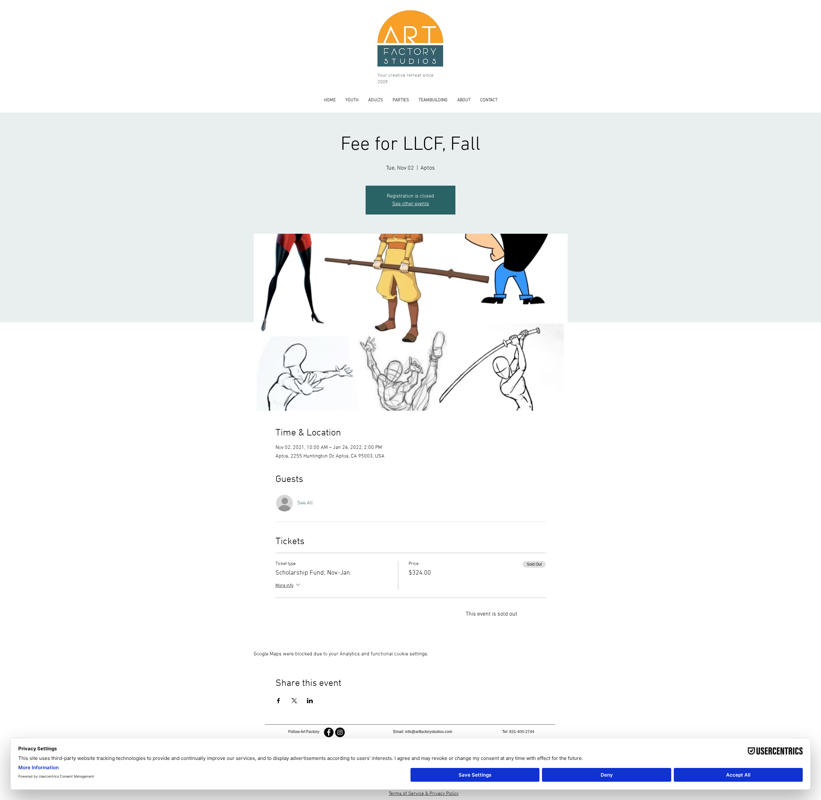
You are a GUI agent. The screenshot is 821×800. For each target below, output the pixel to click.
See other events (410, 204)
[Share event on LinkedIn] (310, 700)
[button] (352, 100)
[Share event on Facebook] (278, 700)
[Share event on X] (294, 700)
